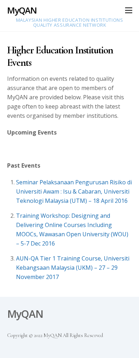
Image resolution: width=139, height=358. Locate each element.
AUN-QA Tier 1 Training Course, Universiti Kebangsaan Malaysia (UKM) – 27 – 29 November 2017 (72, 267)
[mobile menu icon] (128, 10)
